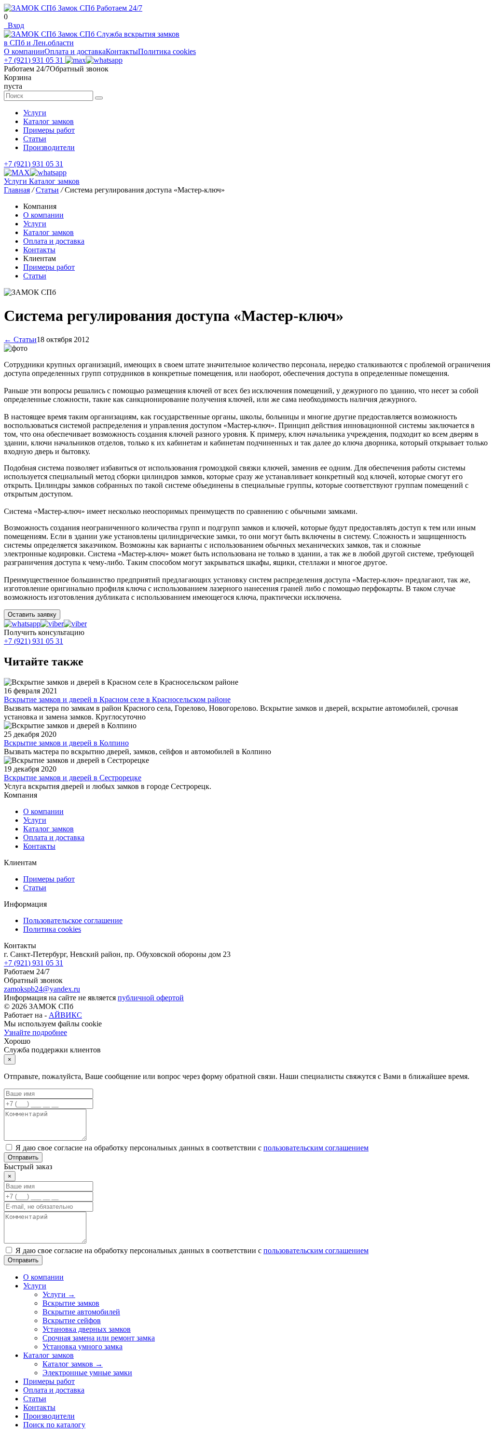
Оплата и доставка (75, 51)
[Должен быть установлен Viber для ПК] (52, 624)
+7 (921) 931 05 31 (34, 60)
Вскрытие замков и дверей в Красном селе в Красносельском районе (117, 699)
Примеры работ (49, 130)
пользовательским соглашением (316, 1148)
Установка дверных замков (86, 1329)
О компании (24, 51)
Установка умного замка (82, 1346)
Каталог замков (48, 121)
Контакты (122, 51)
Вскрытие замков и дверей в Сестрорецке (72, 778)
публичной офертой (151, 998)
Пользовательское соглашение (73, 920)
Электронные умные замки (87, 1372)
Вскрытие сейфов (71, 1320)
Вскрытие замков (70, 1303)
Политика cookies (167, 51)
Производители (49, 147)
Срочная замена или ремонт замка (98, 1338)
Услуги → (58, 1294)
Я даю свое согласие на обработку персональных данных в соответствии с (192, 1148)
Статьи (34, 139)
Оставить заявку (32, 614)
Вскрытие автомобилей (81, 1312)
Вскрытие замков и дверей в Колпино (66, 743)
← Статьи (20, 339)
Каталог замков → (72, 1364)
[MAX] (75, 60)
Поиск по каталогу (54, 1425)
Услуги (34, 113)
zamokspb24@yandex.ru (42, 989)
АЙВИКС (65, 1015)
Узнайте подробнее (35, 1032)
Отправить (23, 1157)
